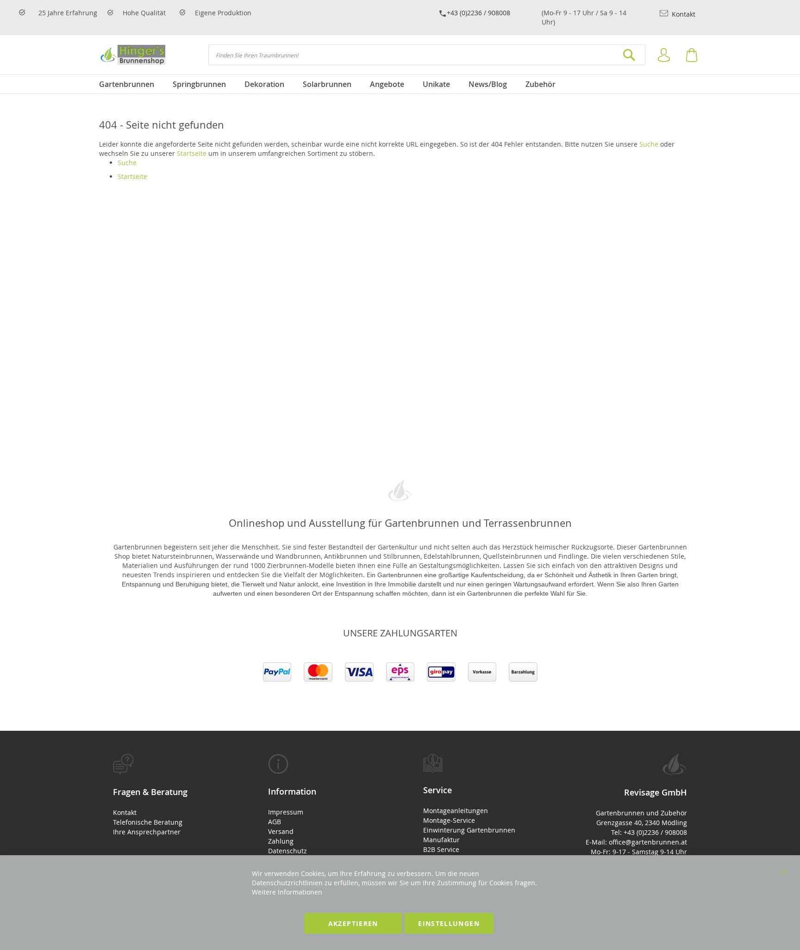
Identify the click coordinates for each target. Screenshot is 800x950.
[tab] (167, 795)
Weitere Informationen (287, 892)
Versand (281, 831)
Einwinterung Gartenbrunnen (469, 830)
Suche (648, 144)
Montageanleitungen (455, 810)
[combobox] (426, 54)
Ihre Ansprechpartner (147, 831)
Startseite (191, 153)
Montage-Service (449, 820)
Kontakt (682, 14)
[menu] (400, 84)
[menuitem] (131, 84)
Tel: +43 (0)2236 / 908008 (649, 832)
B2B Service (441, 849)
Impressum (285, 812)
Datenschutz (287, 850)
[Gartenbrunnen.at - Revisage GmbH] (132, 55)
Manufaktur (441, 839)
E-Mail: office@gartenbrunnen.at (636, 842)
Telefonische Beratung (147, 822)
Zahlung (281, 841)
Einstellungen (449, 923)
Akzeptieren (353, 923)
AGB (274, 821)
